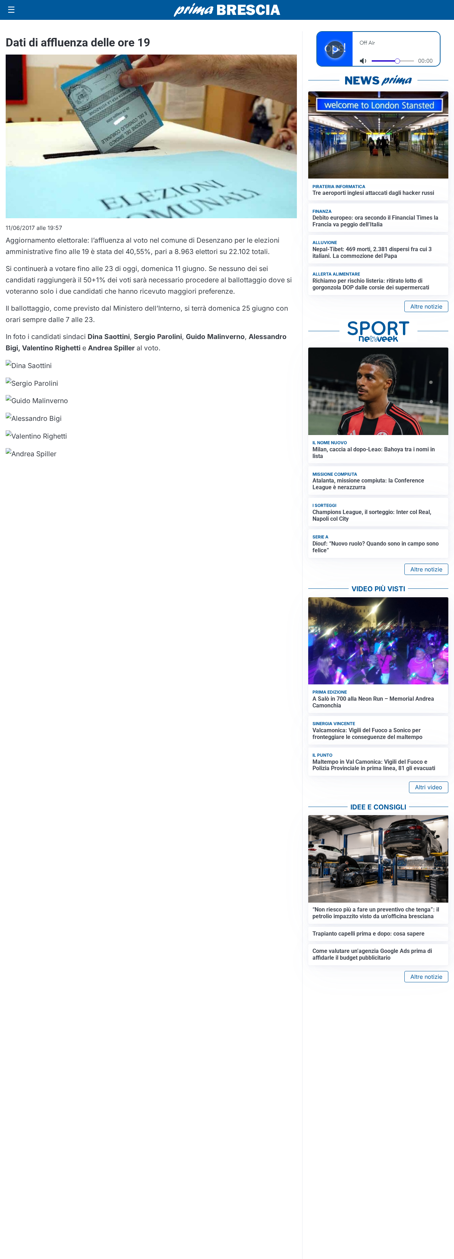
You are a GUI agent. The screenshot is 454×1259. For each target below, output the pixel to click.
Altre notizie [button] (426, 306)
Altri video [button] (428, 787)
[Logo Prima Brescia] (227, 10)
